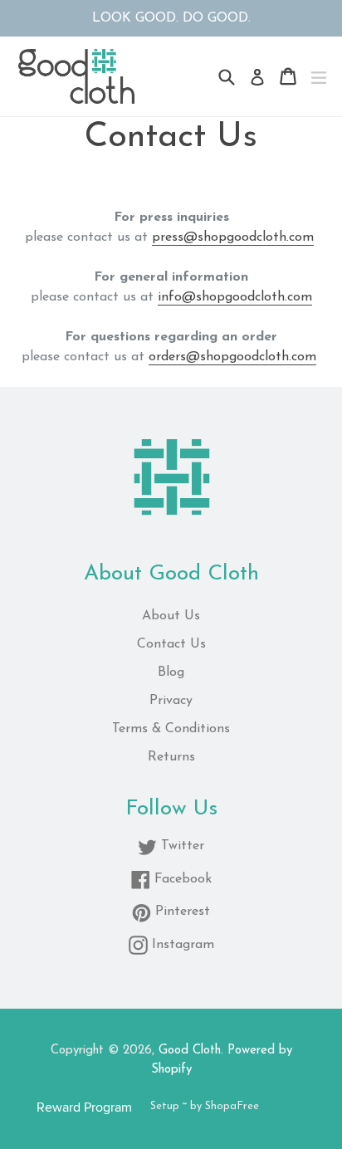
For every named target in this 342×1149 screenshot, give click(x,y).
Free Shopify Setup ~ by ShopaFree (171, 1106)
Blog (171, 672)
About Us (171, 616)
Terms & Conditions (171, 729)
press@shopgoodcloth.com (233, 237)
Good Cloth (190, 1050)
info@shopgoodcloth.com (235, 297)
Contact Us (171, 644)
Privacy (171, 700)
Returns (171, 757)
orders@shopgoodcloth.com (232, 357)
